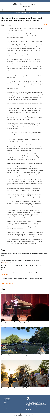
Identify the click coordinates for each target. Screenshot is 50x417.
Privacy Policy (7, 408)
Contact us (6, 404)
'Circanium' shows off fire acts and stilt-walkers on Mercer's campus (21, 388)
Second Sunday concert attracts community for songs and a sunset (21, 355)
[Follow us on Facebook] (28, 409)
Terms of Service (7, 406)
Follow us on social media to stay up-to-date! (25, 13)
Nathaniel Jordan (5, 262)
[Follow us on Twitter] (27, 409)
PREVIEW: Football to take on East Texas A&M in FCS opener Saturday (21, 278)
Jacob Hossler (4, 269)
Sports (5, 401)
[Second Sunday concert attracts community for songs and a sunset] (25, 340)
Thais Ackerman (5, 24)
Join (5, 405)
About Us (6, 403)
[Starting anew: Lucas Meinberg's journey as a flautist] (25, 307)
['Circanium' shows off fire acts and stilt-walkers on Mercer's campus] (25, 373)
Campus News (7, 398)
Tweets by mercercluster (7, 283)
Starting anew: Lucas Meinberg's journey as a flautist (16, 322)
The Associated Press (6, 256)
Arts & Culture (6, 400)
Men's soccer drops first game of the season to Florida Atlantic (19, 273)
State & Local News (8, 399)
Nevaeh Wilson (4, 279)
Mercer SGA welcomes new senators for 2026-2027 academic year (21, 260)
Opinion (5, 402)
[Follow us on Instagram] (30, 409)
